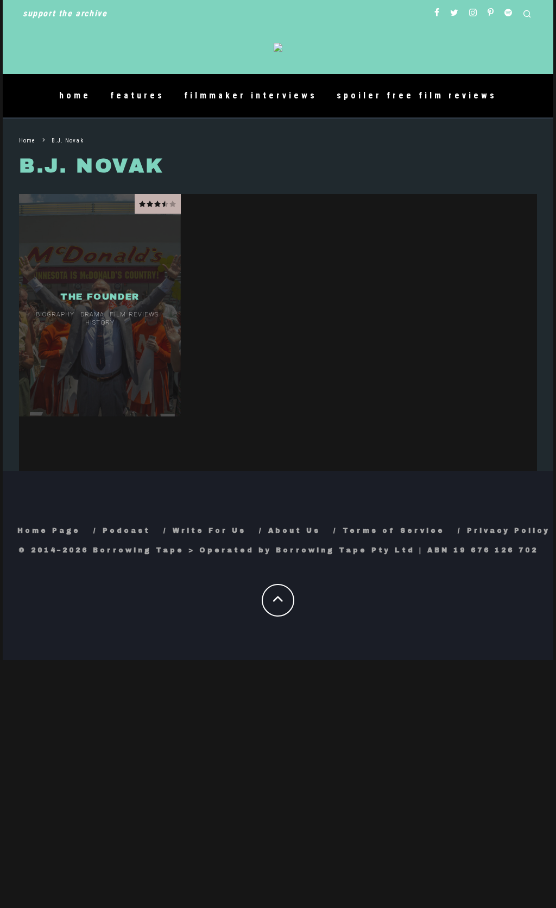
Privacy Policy (508, 530)
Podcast (126, 530)
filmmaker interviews (250, 95)
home (75, 95)
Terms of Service (394, 530)
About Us (294, 530)
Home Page (48, 530)
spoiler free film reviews (417, 95)
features (137, 95)
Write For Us (209, 530)
